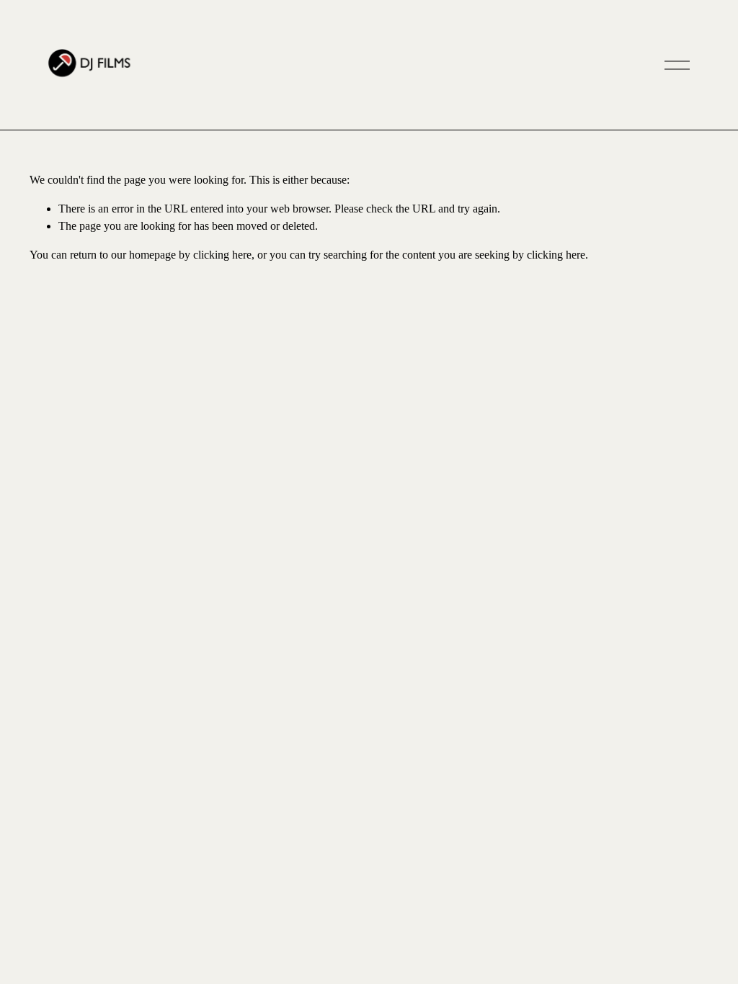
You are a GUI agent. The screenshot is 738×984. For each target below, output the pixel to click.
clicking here (222, 255)
